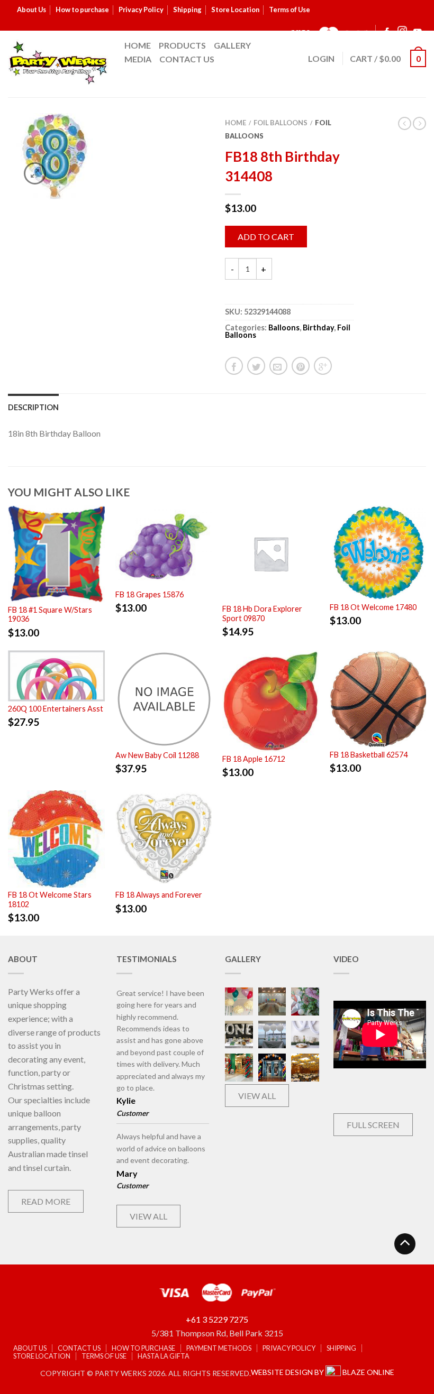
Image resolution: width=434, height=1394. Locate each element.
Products (182, 45)
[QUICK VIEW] (56, 554)
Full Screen (373, 1125)
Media (137, 59)
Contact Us (186, 59)
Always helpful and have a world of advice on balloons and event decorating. (160, 1148)
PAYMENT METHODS (218, 1348)
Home (137, 45)
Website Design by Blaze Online (322, 1372)
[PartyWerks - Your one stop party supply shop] (58, 62)
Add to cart (266, 237)
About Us (31, 9)
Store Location (235, 9)
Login (321, 58)
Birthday (318, 327)
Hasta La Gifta (163, 1356)
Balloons (284, 327)
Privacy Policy (141, 9)
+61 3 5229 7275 (217, 1319)
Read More (45, 1201)
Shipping (187, 9)
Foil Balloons (281, 122)
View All (148, 1216)
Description (33, 407)
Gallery (232, 45)
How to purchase (82, 9)
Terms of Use (289, 9)
